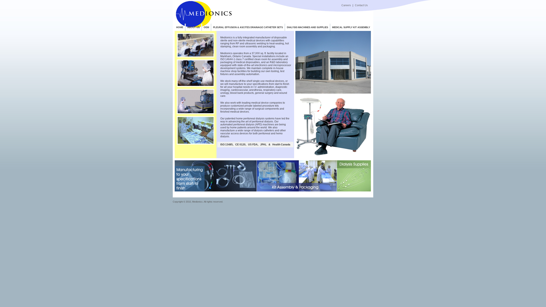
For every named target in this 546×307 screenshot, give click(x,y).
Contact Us (361, 5)
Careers (346, 5)
